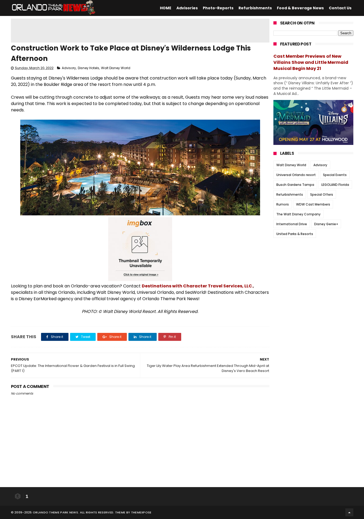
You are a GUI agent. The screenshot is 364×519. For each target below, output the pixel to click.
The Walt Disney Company (298, 214)
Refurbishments (255, 8)
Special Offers (321, 194)
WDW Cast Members (313, 204)
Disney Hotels (88, 68)
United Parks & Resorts (294, 234)
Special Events (335, 175)
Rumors (282, 204)
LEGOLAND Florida (335, 184)
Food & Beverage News (300, 8)
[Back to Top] (349, 512)
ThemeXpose (141, 512)
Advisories (187, 8)
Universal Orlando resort (296, 175)
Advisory (69, 68)
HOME (165, 8)
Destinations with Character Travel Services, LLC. (197, 286)
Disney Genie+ (326, 224)
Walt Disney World (115, 68)
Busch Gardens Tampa (295, 184)
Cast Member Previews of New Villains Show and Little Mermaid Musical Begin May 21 (310, 62)
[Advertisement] (140, 31)
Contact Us (340, 8)
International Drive (291, 224)
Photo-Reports (218, 8)
